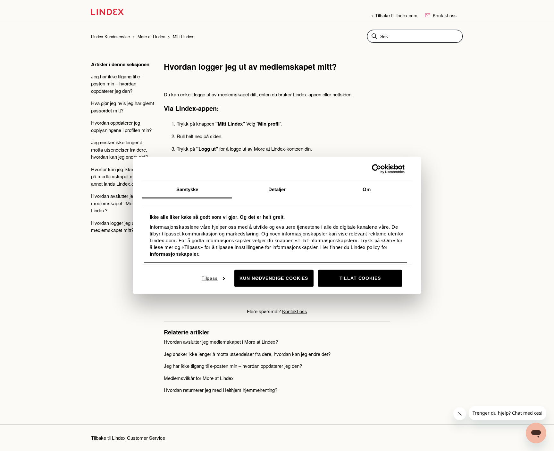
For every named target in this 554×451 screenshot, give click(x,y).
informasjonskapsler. (175, 253)
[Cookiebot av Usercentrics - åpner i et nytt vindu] (376, 168)
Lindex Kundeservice (110, 36)
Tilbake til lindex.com (396, 15)
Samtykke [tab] (187, 189)
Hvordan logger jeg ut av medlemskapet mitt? (116, 226)
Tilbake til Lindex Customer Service (128, 437)
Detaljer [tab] (277, 189)
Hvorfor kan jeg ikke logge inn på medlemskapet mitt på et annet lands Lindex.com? (122, 176)
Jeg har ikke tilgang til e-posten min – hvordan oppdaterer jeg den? (116, 83)
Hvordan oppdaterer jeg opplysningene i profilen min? (121, 126)
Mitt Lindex (183, 36)
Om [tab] (367, 189)
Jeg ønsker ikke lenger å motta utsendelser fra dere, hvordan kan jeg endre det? (119, 149)
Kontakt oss (444, 15)
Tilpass (210, 278)
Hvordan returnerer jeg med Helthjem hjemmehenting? (220, 389)
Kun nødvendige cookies (273, 278)
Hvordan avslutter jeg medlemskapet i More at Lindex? (116, 203)
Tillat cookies (360, 278)
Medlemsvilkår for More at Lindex (199, 378)
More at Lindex (152, 36)
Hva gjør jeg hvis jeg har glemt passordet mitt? (122, 107)
